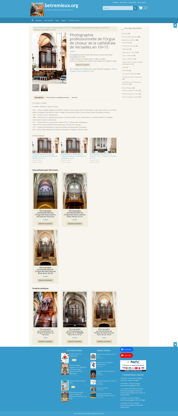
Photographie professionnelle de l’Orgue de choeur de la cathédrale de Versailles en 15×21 (44, 156)
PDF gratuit (125, 33)
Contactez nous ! (74, 20)
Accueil (35, 28)
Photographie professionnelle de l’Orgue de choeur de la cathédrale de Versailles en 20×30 (73, 156)
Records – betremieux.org (130, 378)
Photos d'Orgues (45, 28)
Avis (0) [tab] (74, 97)
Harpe (124, 67)
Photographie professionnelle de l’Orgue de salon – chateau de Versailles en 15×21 (103, 156)
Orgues (63, 20)
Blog (57, 20)
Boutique (115, 2)
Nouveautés (126, 42)
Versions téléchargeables (130, 37)
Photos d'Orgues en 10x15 (61, 28)
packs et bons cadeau (129, 52)
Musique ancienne (102, 388)
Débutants (125, 49)
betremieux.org (61, 5)
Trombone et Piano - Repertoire (132, 77)
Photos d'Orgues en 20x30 (130, 97)
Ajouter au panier (82, 65)
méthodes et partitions (129, 40)
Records (137, 386)
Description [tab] (39, 97)
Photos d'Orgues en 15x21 (130, 94)
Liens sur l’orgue (140, 400)
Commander (132, 2)
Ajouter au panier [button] (45, 223)
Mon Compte (142, 2)
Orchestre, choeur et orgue (129, 380)
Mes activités (48, 20)
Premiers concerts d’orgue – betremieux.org (130, 399)
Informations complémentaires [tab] (57, 97)
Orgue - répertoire (128, 59)
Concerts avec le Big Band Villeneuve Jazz (105, 363)
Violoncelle (125, 70)
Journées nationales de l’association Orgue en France (106, 395)
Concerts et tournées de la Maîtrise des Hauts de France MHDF (132, 393)
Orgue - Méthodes (128, 55)
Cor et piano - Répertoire (130, 74)
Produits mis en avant (129, 46)
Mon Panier (123, 2)
